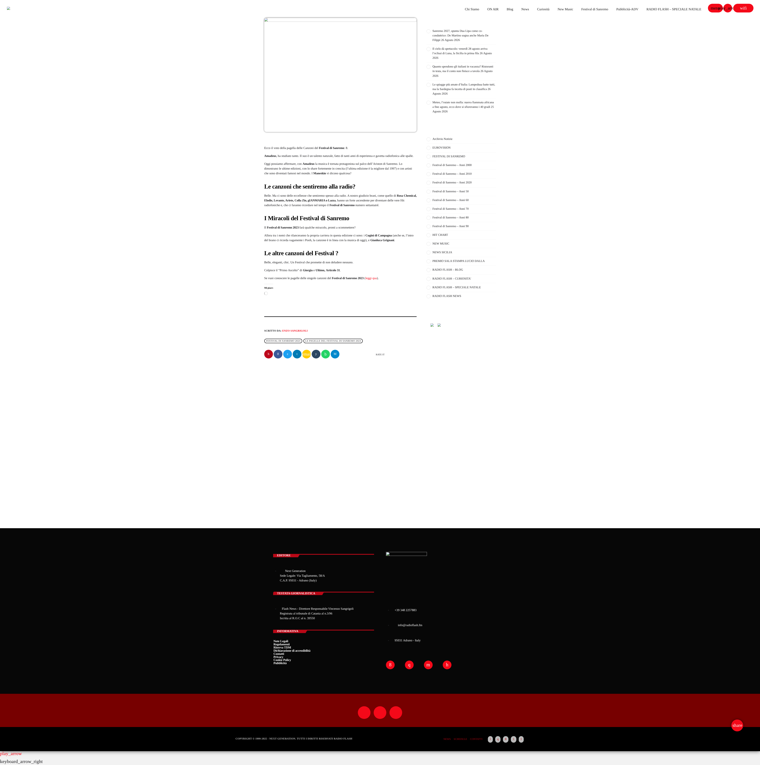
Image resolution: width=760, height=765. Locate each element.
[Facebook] (505, 739)
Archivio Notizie (281, 433)
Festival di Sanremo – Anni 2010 (452, 173)
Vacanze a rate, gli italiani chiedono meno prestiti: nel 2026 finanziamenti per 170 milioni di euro (299, 446)
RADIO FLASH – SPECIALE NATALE (456, 287)
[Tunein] (490, 739)
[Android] (513, 739)
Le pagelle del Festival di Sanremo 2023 (333, 340)
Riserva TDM (282, 647)
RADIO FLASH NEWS (446, 296)
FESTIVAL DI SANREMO (448, 156)
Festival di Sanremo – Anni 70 (450, 208)
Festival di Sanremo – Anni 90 (450, 226)
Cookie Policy (282, 660)
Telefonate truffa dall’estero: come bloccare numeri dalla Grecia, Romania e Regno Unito (466, 491)
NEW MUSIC (440, 243)
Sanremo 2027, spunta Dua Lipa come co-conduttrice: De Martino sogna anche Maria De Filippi (460, 35)
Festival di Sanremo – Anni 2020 (452, 182)
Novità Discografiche (458, 431)
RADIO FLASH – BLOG (447, 269)
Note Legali (281, 641)
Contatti (279, 654)
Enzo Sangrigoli (295, 330)
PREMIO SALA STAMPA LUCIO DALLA (458, 261)
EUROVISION (441, 147)
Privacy (278, 657)
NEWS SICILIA (442, 252)
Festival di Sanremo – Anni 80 (450, 217)
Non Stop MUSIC (446, 374)
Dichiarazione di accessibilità (292, 650)
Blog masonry (438, 471)
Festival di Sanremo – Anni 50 (450, 191)
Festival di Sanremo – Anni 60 (450, 200)
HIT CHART (440, 235)
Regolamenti (282, 644)
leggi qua (371, 278)
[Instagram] (498, 739)
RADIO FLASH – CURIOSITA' (451, 278)
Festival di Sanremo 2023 (283, 340)
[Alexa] (521, 739)
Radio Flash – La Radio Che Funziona (453, 411)
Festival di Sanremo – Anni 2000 (452, 165)
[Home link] (20, 8)
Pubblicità (280, 663)
